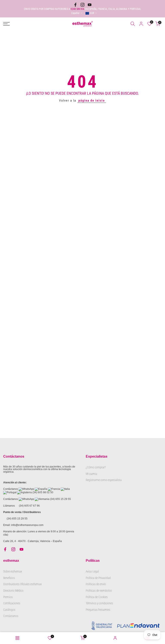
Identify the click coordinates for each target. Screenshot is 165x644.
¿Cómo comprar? (96, 467)
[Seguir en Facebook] (75, 4)
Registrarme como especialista (104, 480)
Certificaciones (11, 603)
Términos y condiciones (99, 603)
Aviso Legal (92, 571)
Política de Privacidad (98, 578)
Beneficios (9, 578)
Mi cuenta (91, 473)
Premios (8, 597)
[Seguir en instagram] (82, 4)
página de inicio (91, 100)
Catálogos (9, 609)
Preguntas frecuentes (98, 609)
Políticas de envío (96, 584)
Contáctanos (10, 616)
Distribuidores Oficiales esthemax (22, 584)
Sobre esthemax (12, 571)
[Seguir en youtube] (90, 4)
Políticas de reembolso (99, 590)
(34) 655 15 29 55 (60, 499)
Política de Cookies (97, 597)
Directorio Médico (13, 590)
